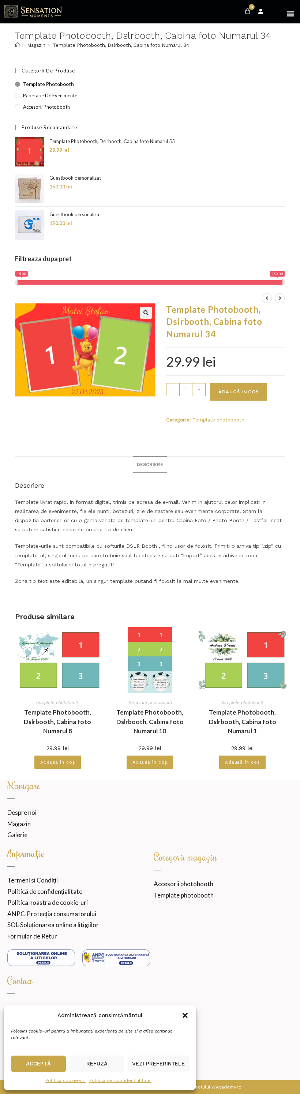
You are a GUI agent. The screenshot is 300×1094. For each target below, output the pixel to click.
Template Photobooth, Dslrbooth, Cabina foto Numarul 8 (57, 721)
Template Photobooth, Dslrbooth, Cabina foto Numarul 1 (242, 721)
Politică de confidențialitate (120, 1080)
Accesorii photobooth (46, 107)
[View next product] (280, 298)
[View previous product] (267, 298)
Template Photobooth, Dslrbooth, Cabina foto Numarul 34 (121, 45)
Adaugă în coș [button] (57, 762)
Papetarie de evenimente (50, 95)
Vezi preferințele (158, 1063)
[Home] (17, 45)
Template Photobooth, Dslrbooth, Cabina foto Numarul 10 (150, 721)
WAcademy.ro (226, 1087)
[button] (185, 1015)
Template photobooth (48, 84)
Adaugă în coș (238, 391)
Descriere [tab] (150, 464)
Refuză (97, 1063)
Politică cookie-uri (65, 1080)
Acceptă (38, 1063)
